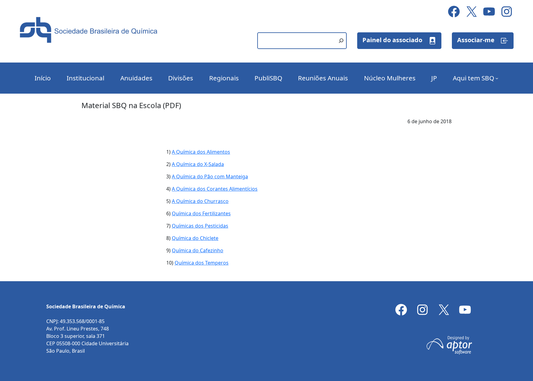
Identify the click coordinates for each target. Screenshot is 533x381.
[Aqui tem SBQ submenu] (496, 78)
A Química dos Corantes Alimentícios (215, 188)
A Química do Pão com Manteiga (210, 176)
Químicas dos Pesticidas (200, 225)
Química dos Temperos (202, 262)
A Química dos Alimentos (201, 151)
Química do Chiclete (195, 238)
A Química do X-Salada (198, 164)
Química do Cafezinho (197, 250)
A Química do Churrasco (200, 201)
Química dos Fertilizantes (201, 213)
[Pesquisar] (341, 40)
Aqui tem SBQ (473, 78)
